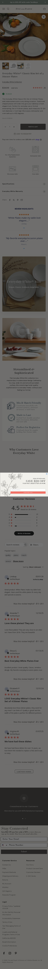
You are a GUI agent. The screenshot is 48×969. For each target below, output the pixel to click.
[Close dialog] (46, 473)
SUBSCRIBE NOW (28, 492)
